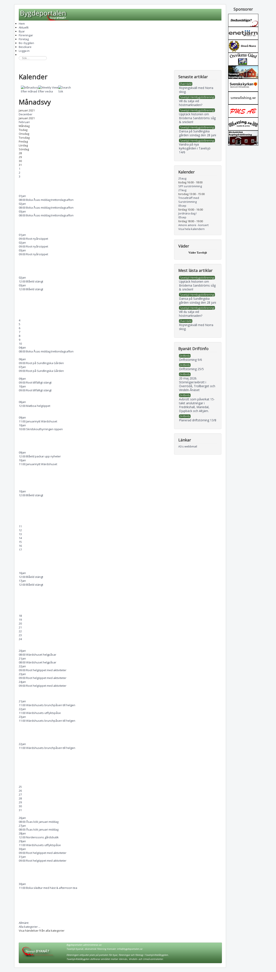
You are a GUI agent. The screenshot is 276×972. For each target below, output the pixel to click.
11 (20, 526)
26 (20, 791)
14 (20, 538)
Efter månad (29, 91)
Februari (24, 122)
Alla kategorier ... (29, 927)
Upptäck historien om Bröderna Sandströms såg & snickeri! (197, 285)
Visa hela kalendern (191, 229)
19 (20, 620)
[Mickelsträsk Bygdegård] (243, 138)
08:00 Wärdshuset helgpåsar (37, 654)
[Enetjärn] (243, 33)
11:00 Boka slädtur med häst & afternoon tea (48, 888)
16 (20, 546)
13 (20, 534)
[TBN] (243, 20)
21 (20, 627)
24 (20, 639)
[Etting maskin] (243, 123)
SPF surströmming (190, 186)
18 (20, 616)
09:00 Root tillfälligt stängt (35, 382)
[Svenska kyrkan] (243, 85)
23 (20, 635)
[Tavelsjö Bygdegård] (243, 72)
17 (20, 550)
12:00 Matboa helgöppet (34, 406)
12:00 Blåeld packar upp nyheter (40, 456)
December (25, 114)
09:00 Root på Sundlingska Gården (41, 363)
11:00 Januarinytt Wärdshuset (38, 421)
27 (20, 794)
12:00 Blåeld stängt (31, 281)
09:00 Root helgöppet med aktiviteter (42, 670)
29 (20, 802)
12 (20, 530)
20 (20, 623)
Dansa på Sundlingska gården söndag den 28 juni (197, 300)
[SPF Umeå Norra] (243, 46)
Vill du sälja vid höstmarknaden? (190, 314)
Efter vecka (45, 91)
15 (20, 542)
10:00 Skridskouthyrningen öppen (41, 429)
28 (20, 798)
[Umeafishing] (243, 98)
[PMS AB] (243, 111)
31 (20, 810)
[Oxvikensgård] (243, 59)
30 (20, 806)
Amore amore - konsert (193, 225)
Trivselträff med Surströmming (188, 200)
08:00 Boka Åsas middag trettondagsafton (46, 200)
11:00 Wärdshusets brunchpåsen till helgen (47, 705)
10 (20, 344)
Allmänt (23, 923)
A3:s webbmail (187, 446)
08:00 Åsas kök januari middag (38, 822)
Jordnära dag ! (187, 213)
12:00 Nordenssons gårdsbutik (39, 837)
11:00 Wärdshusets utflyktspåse (40, 713)
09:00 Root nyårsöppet (33, 239)
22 (20, 631)
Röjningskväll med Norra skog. (196, 327)
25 (20, 787)
